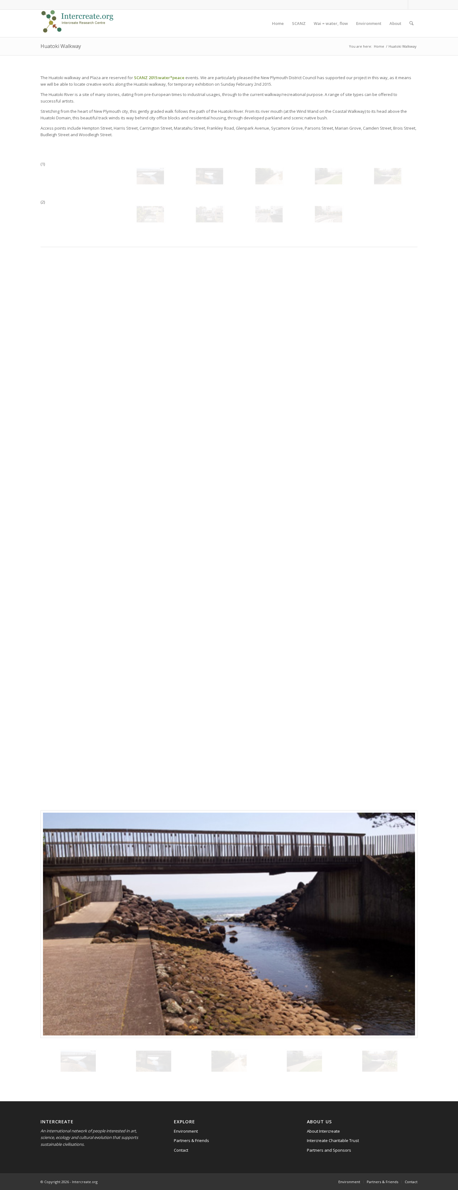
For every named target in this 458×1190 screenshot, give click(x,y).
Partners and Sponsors (329, 1150)
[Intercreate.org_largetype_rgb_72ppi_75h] (77, 23)
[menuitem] (278, 23)
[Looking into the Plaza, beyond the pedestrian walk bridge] (209, 214)
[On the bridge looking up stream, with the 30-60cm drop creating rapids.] (150, 214)
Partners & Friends (191, 1140)
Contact (181, 1150)
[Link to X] (412, 4)
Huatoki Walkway (61, 46)
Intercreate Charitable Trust (333, 1140)
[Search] (411, 23)
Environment (186, 1131)
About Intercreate (323, 1131)
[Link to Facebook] (403, 4)
